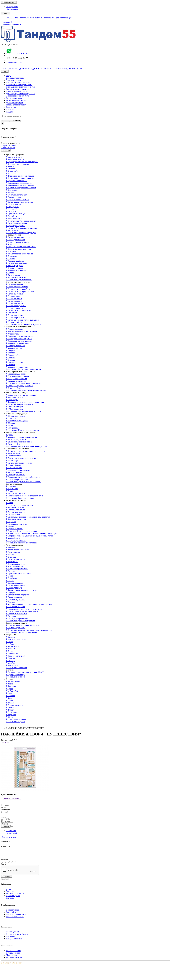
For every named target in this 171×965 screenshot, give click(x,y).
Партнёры (10, 936)
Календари (11, 190)
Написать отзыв (8, 837)
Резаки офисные (14, 465)
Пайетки (10, 644)
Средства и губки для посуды (19, 505)
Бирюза (10, 698)
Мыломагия (12, 653)
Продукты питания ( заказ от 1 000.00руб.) (25, 672)
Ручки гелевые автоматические (20, 336)
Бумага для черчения (15, 226)
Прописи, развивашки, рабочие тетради (24, 609)
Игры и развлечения (15, 656)
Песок (9, 642)
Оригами (10, 658)
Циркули (10, 592)
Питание (10, 109)
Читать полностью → (12, 799)
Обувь (9, 700)
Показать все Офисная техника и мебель (23, 482)
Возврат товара (12, 910)
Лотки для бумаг (14, 388)
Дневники (11, 557)
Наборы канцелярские (16, 379)
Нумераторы (12, 428)
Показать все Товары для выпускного (22, 632)
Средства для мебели (16, 540)
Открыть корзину (8, 145)
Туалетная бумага (14, 529)
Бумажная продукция (15, 78)
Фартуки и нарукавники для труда (21, 590)
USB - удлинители (14, 409)
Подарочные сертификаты (17, 934)
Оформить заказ (8, 148)
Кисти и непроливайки (17, 569)
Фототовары (12, 230)
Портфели (11, 486)
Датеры (10, 425)
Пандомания (12, 712)
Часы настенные (14, 472)
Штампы (10, 423)
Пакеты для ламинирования (19, 463)
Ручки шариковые (14, 329)
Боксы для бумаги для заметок (19, 386)
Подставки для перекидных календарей (24, 383)
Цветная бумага (13, 552)
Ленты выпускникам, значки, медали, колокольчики (29, 630)
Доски (9, 435)
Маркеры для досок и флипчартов (21, 437)
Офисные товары (13, 80)
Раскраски (11, 616)
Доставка (10, 891)
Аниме (10, 684)
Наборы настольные (15, 493)
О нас (8, 889)
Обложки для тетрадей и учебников (22, 611)
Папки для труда (14, 588)
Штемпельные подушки (17, 421)
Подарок (9, 111)
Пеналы (10, 580)
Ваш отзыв (5, 846)
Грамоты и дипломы (15, 628)
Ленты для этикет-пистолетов (19, 202)
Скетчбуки (11, 216)
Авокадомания (13, 681)
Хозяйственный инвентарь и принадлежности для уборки (31, 533)
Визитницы (12, 489)
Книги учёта (12, 171)
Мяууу (9, 688)
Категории (6, 150)
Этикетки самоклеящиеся (17, 223)
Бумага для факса (14, 218)
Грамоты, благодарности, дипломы (22, 228)
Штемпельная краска (16, 416)
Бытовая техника (14, 468)
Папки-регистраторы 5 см (18, 289)
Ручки (9, 491)
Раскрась (10, 649)
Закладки (11, 602)
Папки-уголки (13, 296)
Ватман (10, 192)
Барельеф (11, 637)
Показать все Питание (15, 677)
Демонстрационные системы (19, 442)
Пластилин (11, 571)
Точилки (10, 357)
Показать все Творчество (16, 668)
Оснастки (11, 418)
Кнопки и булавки (14, 268)
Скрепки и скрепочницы (17, 242)
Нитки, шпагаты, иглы (16, 524)
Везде (8, 76)
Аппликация (12, 665)
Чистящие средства (15, 507)
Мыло (9, 503)
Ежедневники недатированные (20, 185)
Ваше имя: (5, 842)
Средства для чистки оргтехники (21, 395)
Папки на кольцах (14, 303)
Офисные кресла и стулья (17, 479)
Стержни (10, 365)
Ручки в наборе (13, 355)
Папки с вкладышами (16, 306)
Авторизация (12, 7)
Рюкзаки (10, 547)
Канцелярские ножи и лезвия (19, 254)
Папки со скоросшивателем (18, 310)
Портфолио (11, 578)
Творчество (11, 107)
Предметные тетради (16, 214)
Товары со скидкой (14, 938)
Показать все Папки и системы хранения (23, 324)
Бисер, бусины (13, 646)
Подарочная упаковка (16, 719)
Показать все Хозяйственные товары (21, 543)
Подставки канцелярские (17, 376)
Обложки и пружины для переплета (22, 458)
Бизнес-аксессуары (14, 98)
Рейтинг (4, 859)
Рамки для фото (13, 444)
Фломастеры (12, 562)
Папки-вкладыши (14, 284)
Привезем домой (13, 896)
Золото (10, 707)
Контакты (10, 898)
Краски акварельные (15, 564)
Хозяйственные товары (16, 100)
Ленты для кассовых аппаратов (20, 178)
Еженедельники (13, 197)
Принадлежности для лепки (19, 573)
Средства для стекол (15, 510)
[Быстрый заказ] (12, 826)
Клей (9, 244)
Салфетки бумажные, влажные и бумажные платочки (29, 536)
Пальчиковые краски (15, 607)
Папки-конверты (14, 301)
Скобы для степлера (15, 240)
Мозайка (10, 663)
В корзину (6, 826)
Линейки (10, 360)
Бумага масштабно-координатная (21, 221)
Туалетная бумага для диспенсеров (21, 531)
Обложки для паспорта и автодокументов (24, 496)
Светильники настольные (18, 470)
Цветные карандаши (15, 559)
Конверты (11, 173)
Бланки (10, 166)
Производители (12, 932)
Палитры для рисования (17, 618)
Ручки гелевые (13, 334)
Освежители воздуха (15, 512)
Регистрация (12, 9)
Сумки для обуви (14, 597)
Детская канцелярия (14, 102)
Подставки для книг (15, 599)
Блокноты (11, 169)
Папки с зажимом (14, 308)
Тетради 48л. (12, 207)
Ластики (10, 353)
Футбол (10, 710)
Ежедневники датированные (19, 183)
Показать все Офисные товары (19, 280)
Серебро (10, 696)
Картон (10, 554)
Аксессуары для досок (16, 439)
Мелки (9, 576)
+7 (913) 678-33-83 (20, 53)
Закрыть (5, 879)
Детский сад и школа (15, 893)
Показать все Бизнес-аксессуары (20, 498)
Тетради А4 (12, 211)
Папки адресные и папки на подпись (22, 320)
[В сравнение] (5, 817)
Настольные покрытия (16, 277)
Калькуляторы (13, 453)
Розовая (10, 703)
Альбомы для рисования (17, 550)
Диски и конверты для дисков (19, 404)
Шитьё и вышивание (16, 639)
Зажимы (10, 258)
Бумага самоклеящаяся (16, 195)
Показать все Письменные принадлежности (25, 369)
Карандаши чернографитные (19, 339)
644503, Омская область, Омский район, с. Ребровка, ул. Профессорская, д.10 (39, 18)
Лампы (10, 526)
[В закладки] (2, 817)
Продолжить (6, 876)
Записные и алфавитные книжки (21, 188)
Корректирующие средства (18, 249)
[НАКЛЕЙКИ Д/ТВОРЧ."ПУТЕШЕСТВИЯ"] (25, 790)
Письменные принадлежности (19, 85)
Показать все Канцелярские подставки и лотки (26, 390)
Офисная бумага (14, 157)
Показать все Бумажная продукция (21, 233)
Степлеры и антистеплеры (18, 237)
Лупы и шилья (13, 275)
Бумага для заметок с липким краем (22, 162)
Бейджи (10, 273)
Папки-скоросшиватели (17, 287)
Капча (3, 864)
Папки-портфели (14, 322)
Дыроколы (11, 256)
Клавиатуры (12, 400)
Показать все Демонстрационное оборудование (26, 446)
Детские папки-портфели (17, 595)
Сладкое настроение (15, 705)
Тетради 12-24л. (13, 204)
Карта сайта (11, 912)
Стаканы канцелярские (16, 381)
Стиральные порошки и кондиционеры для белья (28, 517)
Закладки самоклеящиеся (17, 164)
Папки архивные (14, 298)
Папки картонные (14, 294)
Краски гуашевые (14, 566)
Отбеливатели (13, 514)
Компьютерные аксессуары (17, 89)
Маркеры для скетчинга (17, 367)
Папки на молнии (14, 315)
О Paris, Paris (12, 691)
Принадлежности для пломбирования (23, 477)
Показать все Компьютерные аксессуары (23, 411)
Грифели (10, 350)
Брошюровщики (14, 456)
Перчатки (11, 522)
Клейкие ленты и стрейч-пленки (21, 247)
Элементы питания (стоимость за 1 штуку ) (25, 451)
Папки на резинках (15, 317)
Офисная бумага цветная (17, 199)
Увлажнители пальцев (16, 270)
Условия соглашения (15, 917)
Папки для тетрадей (15, 585)
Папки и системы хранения (18, 82)
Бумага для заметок (15, 159)
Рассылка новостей (14, 957)
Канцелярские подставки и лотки (20, 87)
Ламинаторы (12, 460)
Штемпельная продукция (17, 91)
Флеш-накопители (14, 397)
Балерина (11, 686)
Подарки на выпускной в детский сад (23, 625)
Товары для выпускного (16, 105)
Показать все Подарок (15, 722)
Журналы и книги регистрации (20, 176)
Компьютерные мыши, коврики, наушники (25, 402)
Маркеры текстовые (15, 346)
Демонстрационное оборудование (20, 94)
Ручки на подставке (15, 362)
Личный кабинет (13, 951)
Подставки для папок (16, 374)
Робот (9, 693)
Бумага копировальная (16, 181)
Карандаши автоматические (19, 341)
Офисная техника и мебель (17, 96)
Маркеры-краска (14, 348)
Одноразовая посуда (15, 675)
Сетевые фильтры (14, 407)
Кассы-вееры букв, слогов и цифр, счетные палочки (29, 604)
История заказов (13, 953)
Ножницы (11, 251)
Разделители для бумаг (16, 263)
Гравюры (10, 661)
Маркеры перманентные (17, 343)
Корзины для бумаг (15, 261)
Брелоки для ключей (15, 475)
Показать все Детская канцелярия (20, 621)
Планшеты (11, 313)
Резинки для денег (14, 266)
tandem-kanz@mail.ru (15, 62)
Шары (9, 717)
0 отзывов (5, 742)
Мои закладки (12, 955)
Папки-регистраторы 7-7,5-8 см (20, 291)
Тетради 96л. (12, 209)
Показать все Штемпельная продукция (22, 430)
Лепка (9, 651)
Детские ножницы (14, 583)
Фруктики (11, 715)
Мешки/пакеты (13, 538)
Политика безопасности (16, 914)
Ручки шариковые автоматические (21, 331)
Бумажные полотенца (16, 519)
